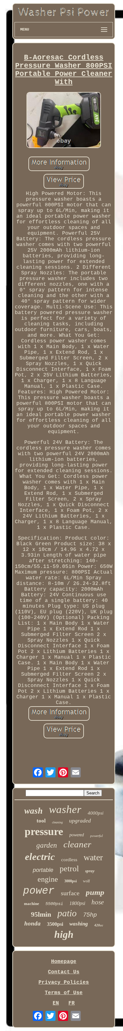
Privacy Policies (63, 982)
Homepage (63, 962)
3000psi (70, 881)
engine (48, 879)
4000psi (95, 813)
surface (70, 893)
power (39, 891)
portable (43, 870)
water (93, 857)
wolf (86, 881)
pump (95, 892)
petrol (69, 868)
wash (33, 811)
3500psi (55, 924)
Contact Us (63, 972)
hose (97, 902)
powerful (96, 836)
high (63, 934)
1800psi (77, 903)
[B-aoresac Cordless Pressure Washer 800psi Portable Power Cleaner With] (63, 120)
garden (46, 845)
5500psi (54, 903)
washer (65, 809)
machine (31, 903)
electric (40, 856)
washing (78, 924)
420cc (98, 925)
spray (90, 870)
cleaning (57, 822)
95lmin (41, 914)
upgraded (80, 820)
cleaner (77, 844)
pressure (44, 831)
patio (67, 913)
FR (71, 1003)
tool (41, 821)
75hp (90, 915)
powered (76, 835)
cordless (69, 859)
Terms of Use (64, 993)
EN (56, 1003)
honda (32, 923)
